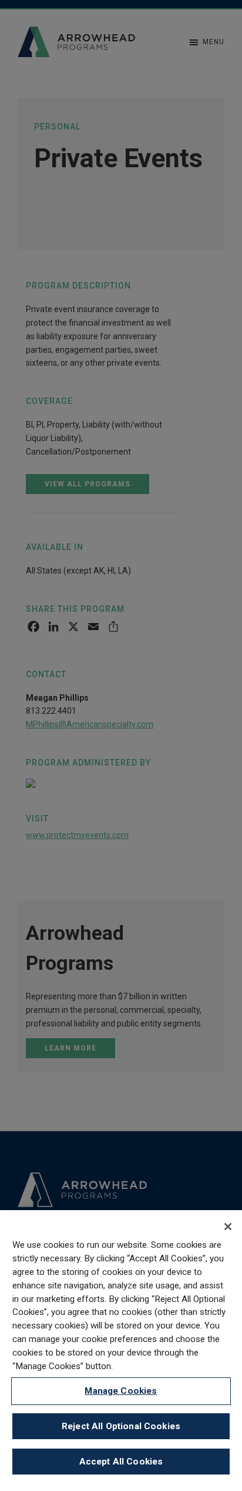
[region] (121, 1350)
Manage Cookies (121, 1391)
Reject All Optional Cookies (121, 1426)
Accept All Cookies (121, 1461)
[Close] (228, 1227)
